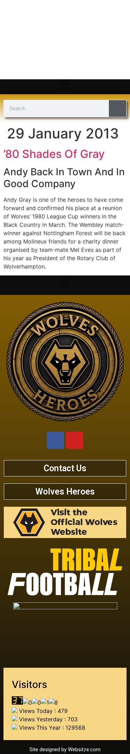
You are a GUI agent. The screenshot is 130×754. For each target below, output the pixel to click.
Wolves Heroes (65, 492)
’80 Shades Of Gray (54, 154)
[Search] (117, 108)
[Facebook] (55, 440)
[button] (65, 85)
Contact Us (65, 468)
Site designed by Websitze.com (65, 749)
